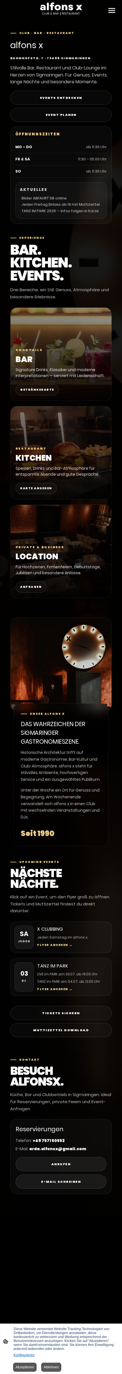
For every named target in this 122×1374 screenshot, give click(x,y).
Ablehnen (51, 1367)
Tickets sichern (61, 1013)
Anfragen (31, 587)
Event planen (61, 114)
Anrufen (61, 1164)
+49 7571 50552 (49, 1140)
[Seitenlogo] (61, 9)
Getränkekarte (37, 390)
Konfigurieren (24, 1355)
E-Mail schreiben (61, 1181)
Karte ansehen (36, 488)
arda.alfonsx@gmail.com (57, 1149)
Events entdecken (61, 97)
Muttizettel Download (61, 1030)
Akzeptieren (25, 1367)
